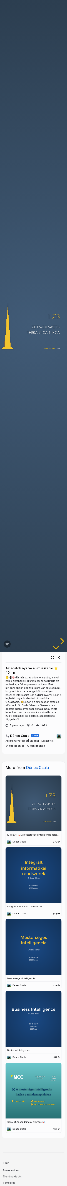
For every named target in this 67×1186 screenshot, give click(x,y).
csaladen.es (16, 745)
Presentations (11, 1170)
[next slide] (61, 641)
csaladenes (37, 745)
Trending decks (12, 1176)
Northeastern (49, 348)
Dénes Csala (19, 736)
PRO (34, 736)
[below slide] (56, 648)
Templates (9, 1182)
